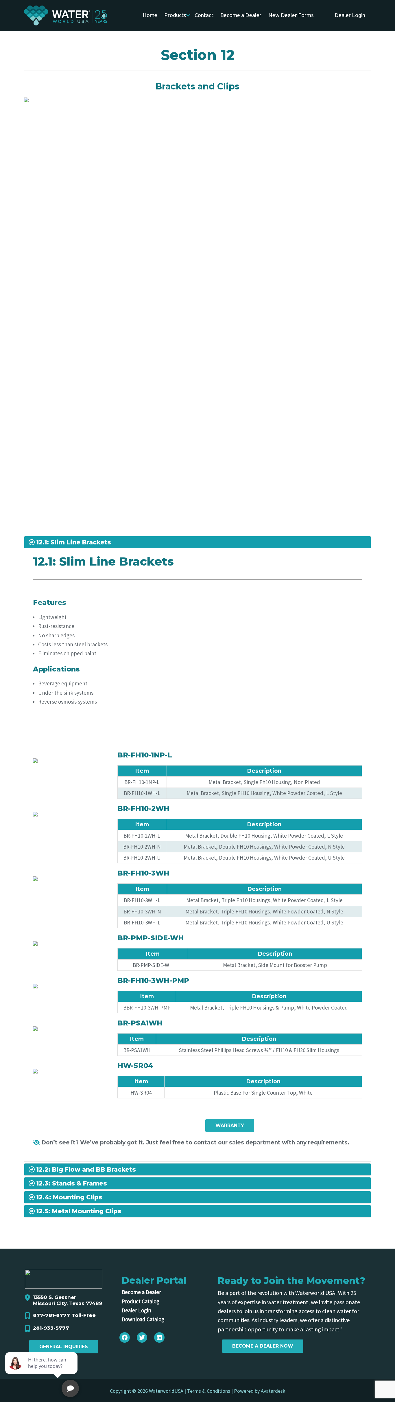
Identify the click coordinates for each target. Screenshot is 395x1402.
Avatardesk (273, 1391)
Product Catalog (140, 1301)
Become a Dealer (141, 1292)
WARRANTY (229, 1125)
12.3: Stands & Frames (71, 1183)
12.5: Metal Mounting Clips (78, 1211)
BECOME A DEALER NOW (262, 1346)
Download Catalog (143, 1319)
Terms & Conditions (208, 1391)
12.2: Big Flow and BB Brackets (85, 1169)
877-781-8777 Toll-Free (64, 1315)
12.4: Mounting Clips (68, 1197)
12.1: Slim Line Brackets (73, 542)
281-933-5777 (51, 1328)
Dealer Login (136, 1310)
